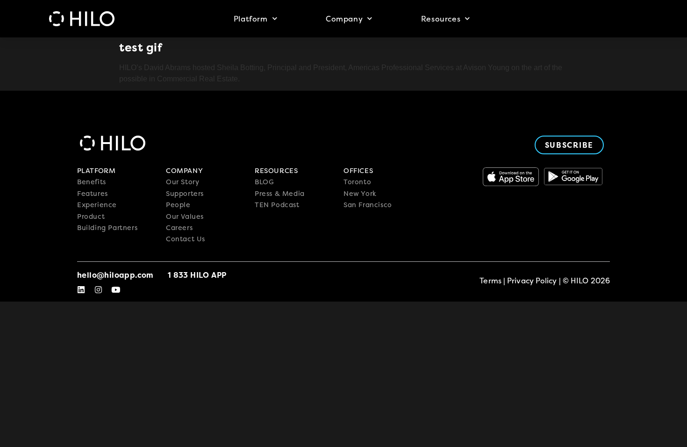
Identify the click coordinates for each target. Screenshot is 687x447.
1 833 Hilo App (197, 275)
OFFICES (358, 170)
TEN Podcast (277, 204)
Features (92, 193)
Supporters (185, 193)
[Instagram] (98, 290)
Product (91, 216)
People (178, 204)
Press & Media (280, 193)
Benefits (91, 182)
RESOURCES (276, 170)
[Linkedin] (81, 290)
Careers (179, 227)
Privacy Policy (532, 280)
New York (360, 193)
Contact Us (185, 239)
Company (344, 19)
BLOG (264, 182)
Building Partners (107, 227)
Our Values (185, 216)
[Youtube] (116, 290)
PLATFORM (96, 170)
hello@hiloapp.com (115, 275)
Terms (490, 280)
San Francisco (368, 204)
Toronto (357, 182)
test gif (140, 47)
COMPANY (184, 170)
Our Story (182, 182)
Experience (97, 204)
